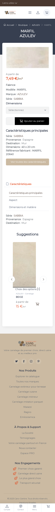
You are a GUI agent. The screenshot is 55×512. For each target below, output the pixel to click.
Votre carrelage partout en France (27, 443)
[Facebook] (24, 361)
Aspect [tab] (13, 200)
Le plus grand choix (30, 478)
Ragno (27, 412)
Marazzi (27, 407)
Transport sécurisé (30, 483)
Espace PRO (27, 453)
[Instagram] (31, 361)
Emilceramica (27, 417)
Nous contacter (27, 448)
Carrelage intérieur (27, 396)
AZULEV (22, 94)
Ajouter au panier (34, 121)
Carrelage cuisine (27, 391)
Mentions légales (27, 503)
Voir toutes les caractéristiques (28, 161)
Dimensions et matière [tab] (22, 207)
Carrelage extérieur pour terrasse (27, 386)
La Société (27, 433)
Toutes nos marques (27, 381)
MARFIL (26, 297)
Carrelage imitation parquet (27, 401)
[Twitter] (16, 361)
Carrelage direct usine (30, 473)
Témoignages (27, 438)
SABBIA (18, 98)
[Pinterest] (38, 361)
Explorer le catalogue (28, 376)
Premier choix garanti (30, 468)
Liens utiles (8, 3)
